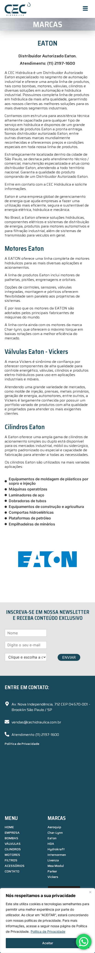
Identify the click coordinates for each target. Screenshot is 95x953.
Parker (52, 871)
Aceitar (47, 943)
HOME (9, 827)
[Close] (90, 892)
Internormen (57, 854)
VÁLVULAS (13, 843)
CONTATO (12, 871)
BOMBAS (11, 838)
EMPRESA (12, 832)
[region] (47, 920)
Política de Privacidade (48, 931)
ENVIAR (69, 657)
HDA (51, 843)
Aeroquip (54, 827)
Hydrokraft (56, 849)
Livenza (53, 860)
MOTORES (12, 854)
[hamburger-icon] (85, 9)
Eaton (52, 838)
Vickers (53, 876)
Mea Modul (56, 865)
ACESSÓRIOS (14, 865)
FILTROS (11, 860)
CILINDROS (13, 849)
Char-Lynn (55, 832)
